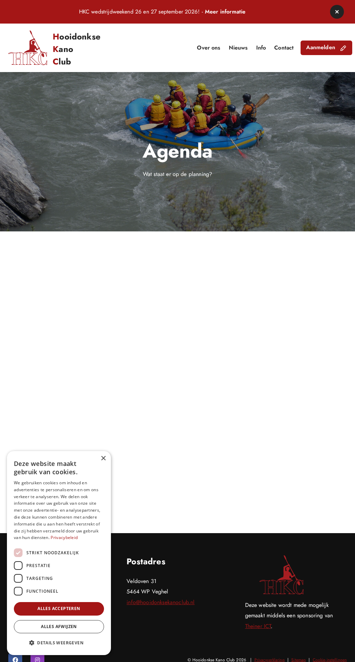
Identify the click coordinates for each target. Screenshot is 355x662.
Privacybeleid (64, 537)
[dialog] (59, 553)
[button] (337, 12)
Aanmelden (321, 47)
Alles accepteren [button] (58, 608)
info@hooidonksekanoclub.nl (160, 602)
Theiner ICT (258, 626)
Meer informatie (225, 12)
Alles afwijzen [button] (59, 626)
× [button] (103, 458)
